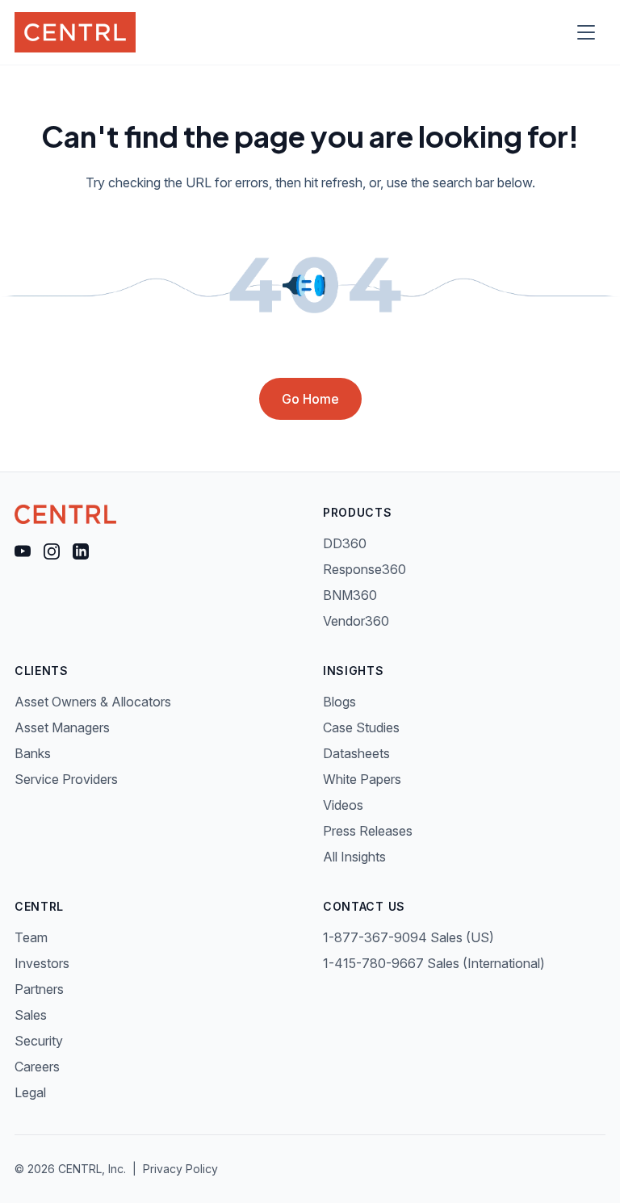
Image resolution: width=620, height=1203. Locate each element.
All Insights (354, 857)
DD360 (345, 543)
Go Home (310, 399)
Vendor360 (356, 621)
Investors (42, 963)
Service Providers (66, 779)
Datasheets (356, 753)
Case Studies (361, 727)
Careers (37, 1066)
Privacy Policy (180, 1169)
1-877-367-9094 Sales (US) (408, 937)
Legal (30, 1092)
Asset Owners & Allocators (93, 702)
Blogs (339, 702)
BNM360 (350, 595)
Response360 (364, 569)
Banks (33, 753)
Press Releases (368, 831)
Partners (39, 989)
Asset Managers (62, 727)
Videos (343, 805)
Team (31, 937)
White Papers (362, 779)
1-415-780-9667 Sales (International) (434, 963)
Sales (31, 1015)
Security (39, 1041)
